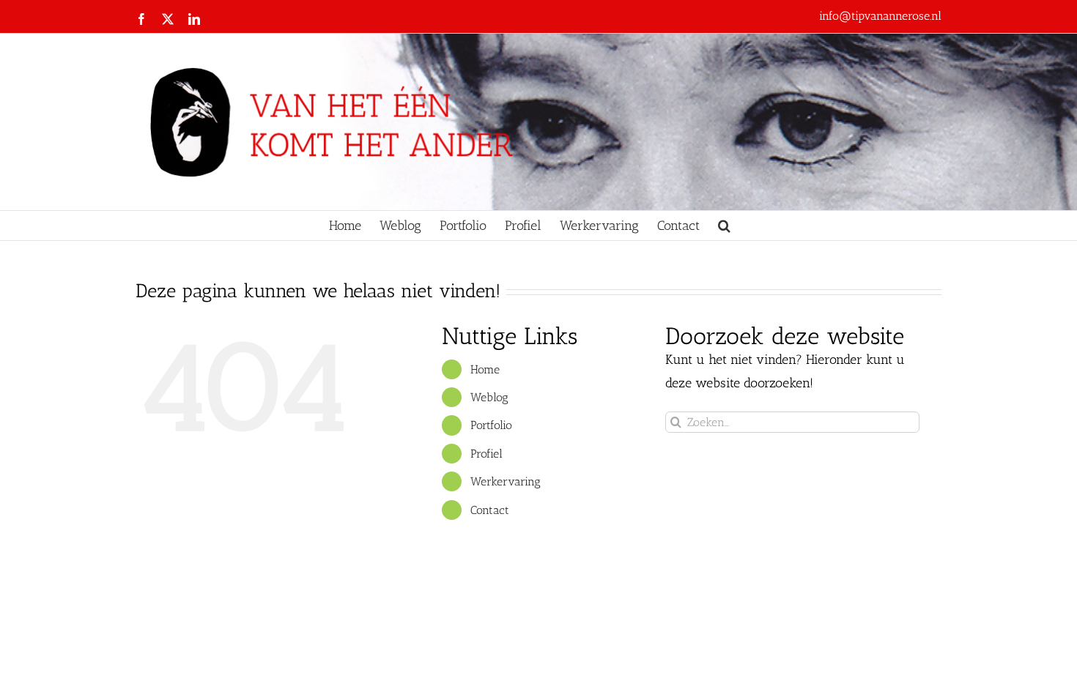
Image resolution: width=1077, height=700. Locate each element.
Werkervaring (505, 481)
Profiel (486, 454)
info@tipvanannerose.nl (880, 16)
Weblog (489, 397)
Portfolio (491, 425)
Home (485, 369)
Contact (489, 510)
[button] (724, 225)
